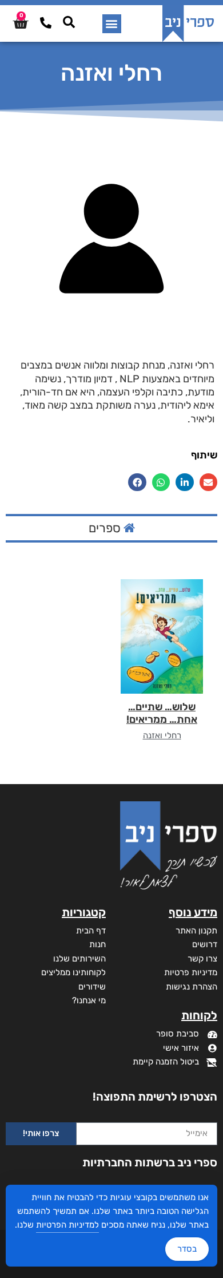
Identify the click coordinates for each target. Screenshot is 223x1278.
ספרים (106, 528)
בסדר (187, 1249)
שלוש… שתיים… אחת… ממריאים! (161, 713)
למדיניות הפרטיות (67, 1225)
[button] (111, 23)
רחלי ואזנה (162, 735)
